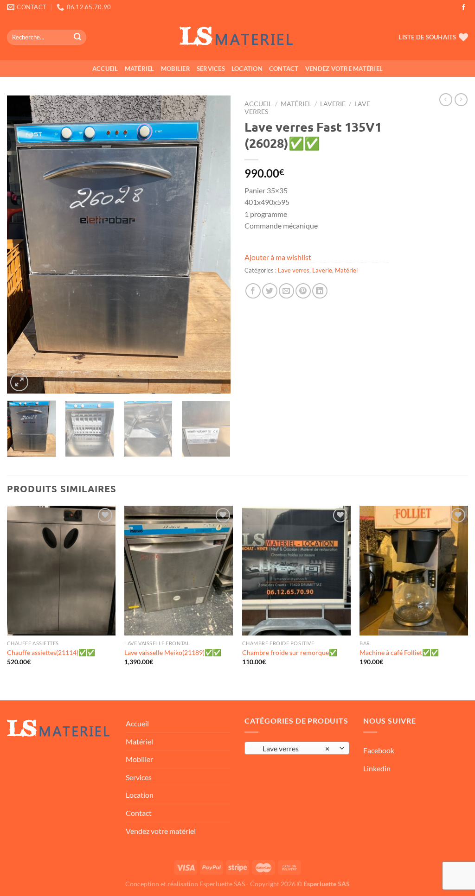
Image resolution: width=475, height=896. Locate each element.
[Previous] (23, 245)
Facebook (378, 750)
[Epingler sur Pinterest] (303, 291)
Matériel (139, 68)
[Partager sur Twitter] (269, 291)
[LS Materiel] (237, 37)
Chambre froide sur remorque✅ (289, 652)
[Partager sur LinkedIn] (319, 291)
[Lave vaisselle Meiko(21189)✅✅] (178, 570)
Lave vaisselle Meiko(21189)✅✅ (172, 652)
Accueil (105, 68)
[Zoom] (19, 382)
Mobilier (175, 68)
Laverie (333, 104)
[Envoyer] (77, 37)
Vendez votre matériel (344, 68)
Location (247, 68)
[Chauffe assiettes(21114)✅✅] (61, 570)
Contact (284, 68)
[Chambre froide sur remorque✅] (296, 570)
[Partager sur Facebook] (253, 291)
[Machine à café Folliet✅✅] (413, 570)
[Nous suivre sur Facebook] (463, 7)
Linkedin (377, 768)
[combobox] (296, 748)
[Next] (214, 245)
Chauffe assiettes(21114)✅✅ (51, 652)
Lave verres (293, 270)
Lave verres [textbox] (292, 748)
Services (211, 68)
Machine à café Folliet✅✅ (399, 652)
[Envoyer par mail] (286, 291)
